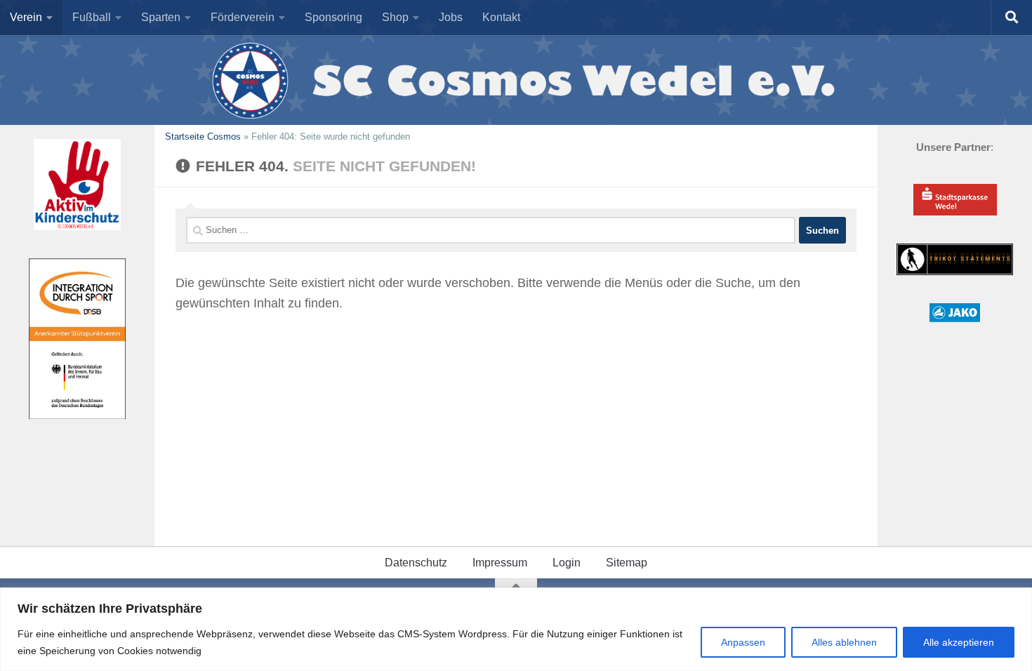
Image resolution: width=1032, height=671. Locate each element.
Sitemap (626, 563)
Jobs (451, 17)
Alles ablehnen (844, 642)
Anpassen (743, 642)
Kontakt (501, 17)
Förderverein (242, 17)
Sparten (160, 17)
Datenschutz (416, 563)
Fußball (91, 17)
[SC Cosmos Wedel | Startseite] (516, 80)
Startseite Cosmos (203, 136)
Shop (395, 17)
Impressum (499, 563)
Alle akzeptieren (958, 642)
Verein (26, 17)
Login (567, 563)
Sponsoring (333, 17)
